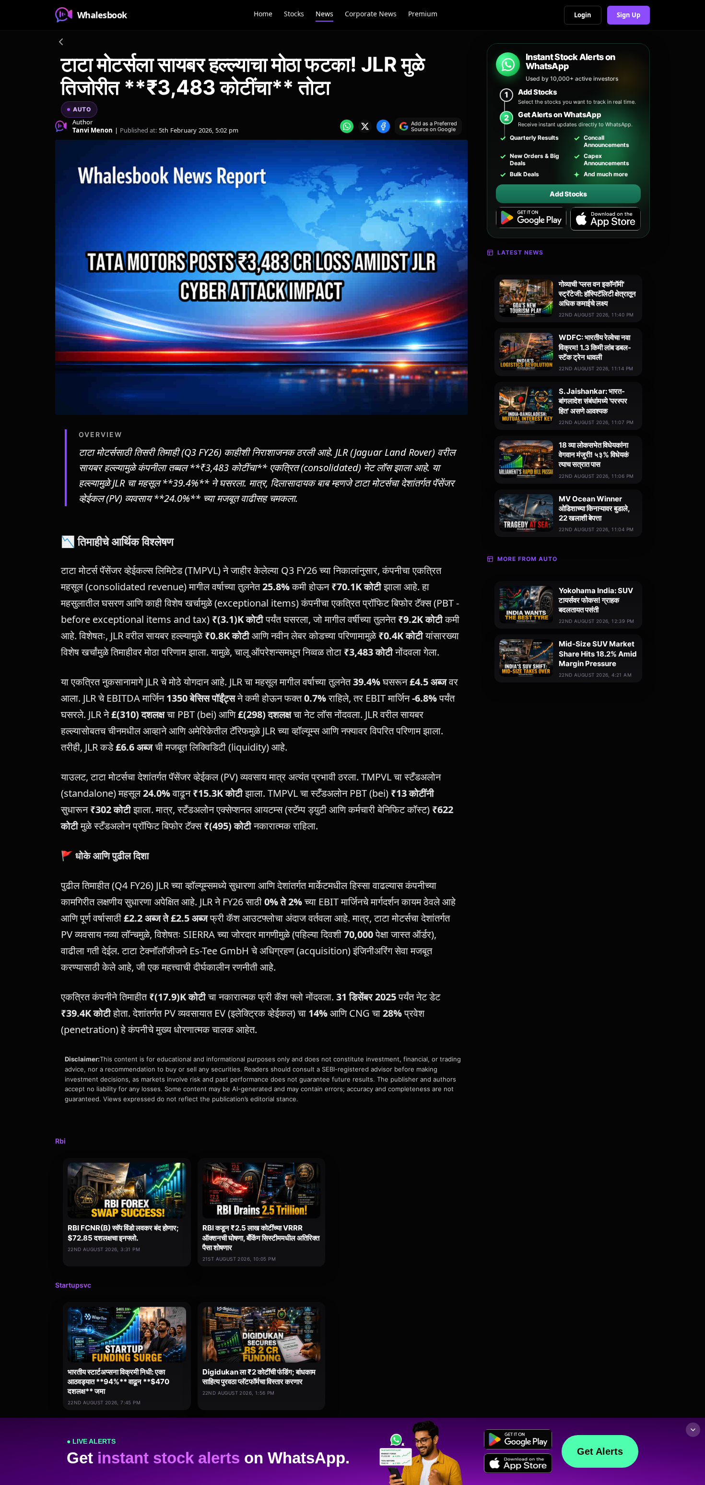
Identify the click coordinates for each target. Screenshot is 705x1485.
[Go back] (61, 43)
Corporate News (371, 13)
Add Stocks (568, 194)
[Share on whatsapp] (346, 126)
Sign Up (628, 15)
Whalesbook (102, 15)
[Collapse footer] (693, 1430)
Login (582, 15)
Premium (422, 13)
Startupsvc (73, 1285)
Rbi (60, 1141)
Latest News (520, 252)
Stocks (294, 13)
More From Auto (527, 558)
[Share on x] (365, 126)
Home (263, 13)
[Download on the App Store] (605, 219)
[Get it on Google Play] (531, 219)
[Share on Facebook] (383, 126)
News (324, 13)
